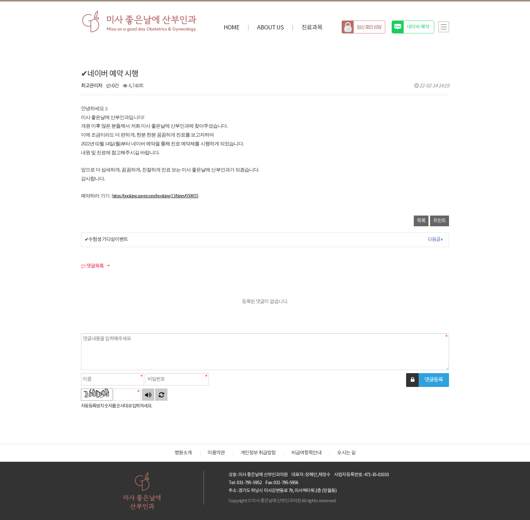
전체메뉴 (443, 26)
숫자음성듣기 (148, 394)
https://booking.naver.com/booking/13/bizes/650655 (155, 195)
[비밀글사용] (412, 380)
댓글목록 (95, 266)
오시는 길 (346, 453)
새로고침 (161, 394)
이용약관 (216, 453)
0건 (115, 86)
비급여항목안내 (306, 453)
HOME (231, 27)
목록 (421, 221)
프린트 (439, 221)
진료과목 (311, 27)
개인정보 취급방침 (258, 453)
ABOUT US (270, 27)
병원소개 (183, 453)
